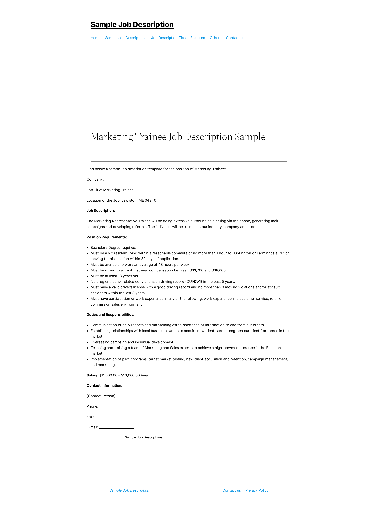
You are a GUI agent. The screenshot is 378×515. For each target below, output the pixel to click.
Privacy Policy (257, 490)
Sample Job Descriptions (143, 437)
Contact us (231, 490)
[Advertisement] (189, 98)
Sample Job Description (132, 24)
